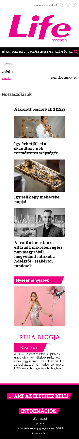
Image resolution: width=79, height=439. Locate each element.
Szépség (61, 51)
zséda (6, 78)
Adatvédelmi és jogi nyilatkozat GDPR (40, 428)
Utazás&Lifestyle (40, 51)
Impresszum (40, 423)
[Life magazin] (39, 28)
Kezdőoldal (8, 63)
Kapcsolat (40, 433)
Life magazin (40, 418)
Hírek (6, 51)
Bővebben (30, 347)
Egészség (19, 51)
